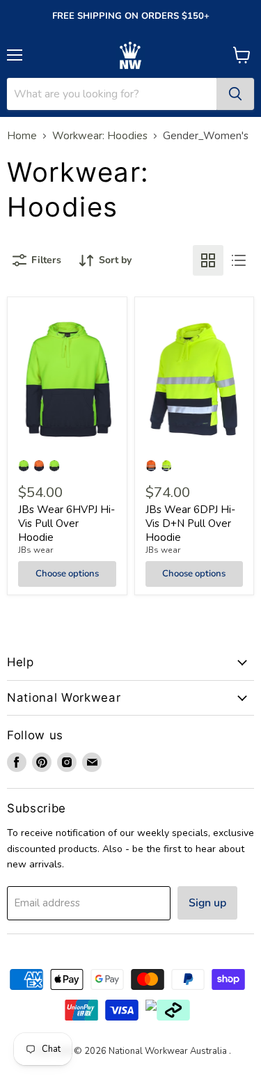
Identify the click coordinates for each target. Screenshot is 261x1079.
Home (22, 136)
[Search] (235, 94)
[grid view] (208, 260)
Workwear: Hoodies (100, 136)
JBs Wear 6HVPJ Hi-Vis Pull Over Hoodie (66, 523)
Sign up (207, 903)
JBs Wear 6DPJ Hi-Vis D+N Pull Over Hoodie (190, 523)
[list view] (238, 260)
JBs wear (35, 550)
